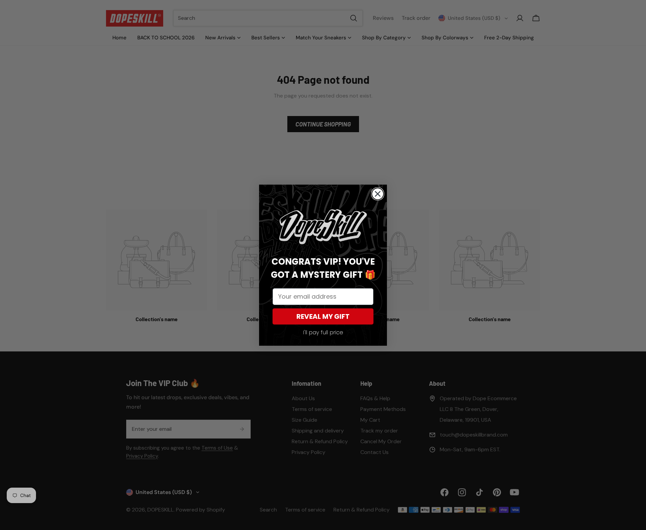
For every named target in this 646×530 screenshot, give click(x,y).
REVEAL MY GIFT (323, 316)
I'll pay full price (323, 332)
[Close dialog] (378, 194)
